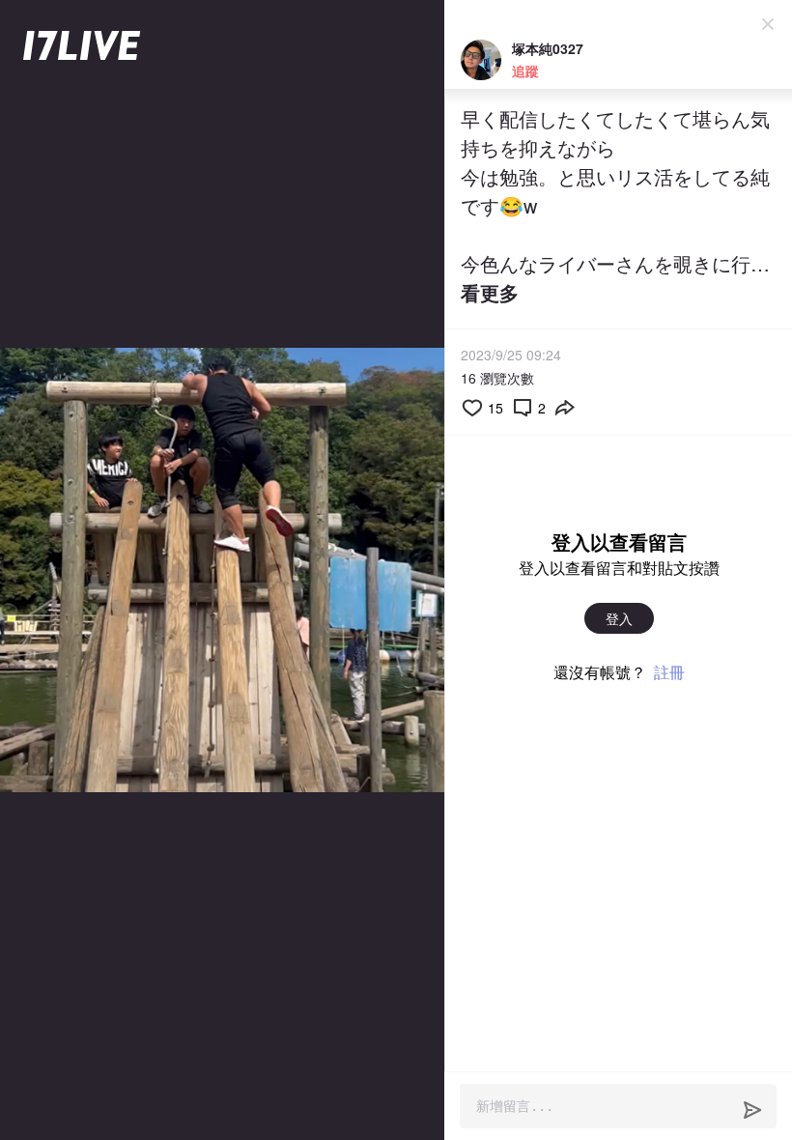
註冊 (669, 672)
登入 (619, 618)
